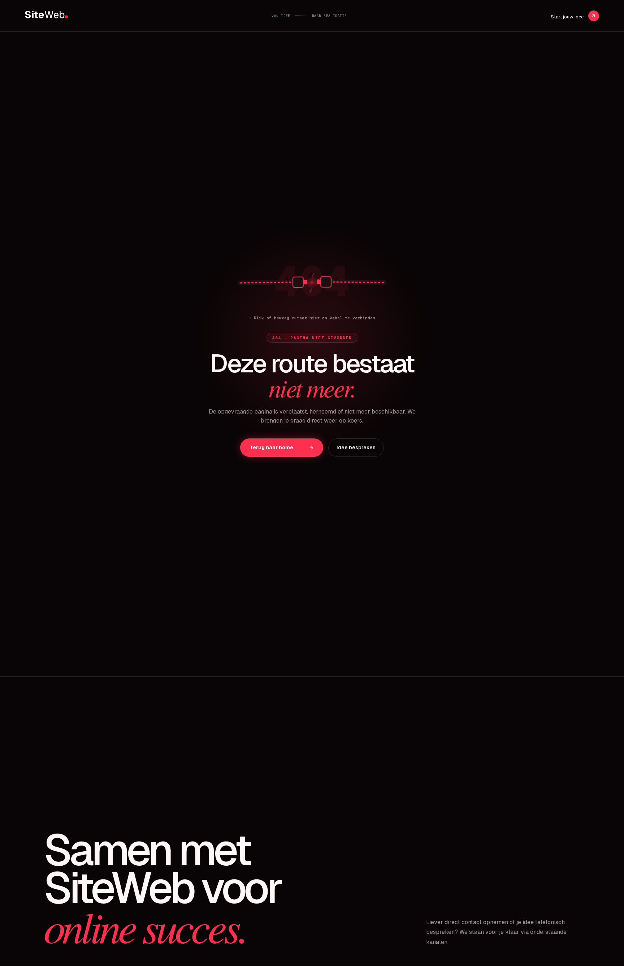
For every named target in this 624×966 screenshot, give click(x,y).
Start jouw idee (568, 16)
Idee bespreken (356, 447)
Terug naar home (271, 447)
